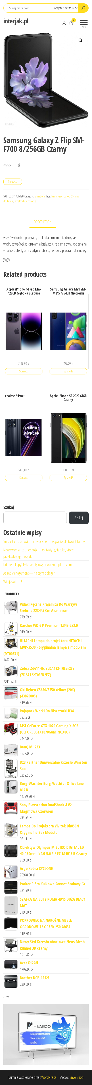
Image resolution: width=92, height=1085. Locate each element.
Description (43, 221)
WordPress (48, 1077)
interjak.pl (15, 21)
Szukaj (8, 507)
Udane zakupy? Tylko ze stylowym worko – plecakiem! (37, 564)
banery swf (57, 196)
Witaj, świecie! (12, 581)
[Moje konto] (64, 23)
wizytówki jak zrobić (25, 201)
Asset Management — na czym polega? (28, 573)
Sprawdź (12, 181)
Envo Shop (77, 1077)
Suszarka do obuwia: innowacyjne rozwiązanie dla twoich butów (44, 541)
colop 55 (69, 196)
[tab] (46, 222)
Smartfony (40, 196)
